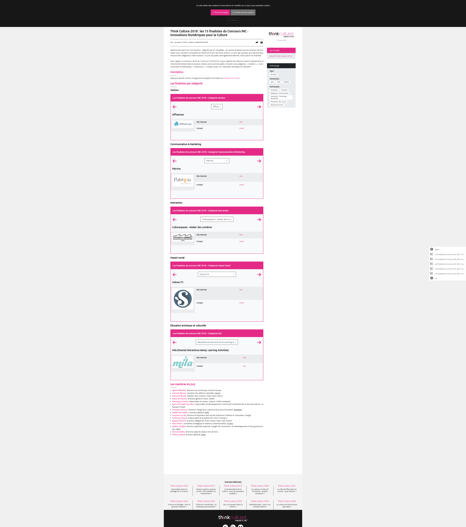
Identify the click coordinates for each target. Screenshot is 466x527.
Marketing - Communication (279, 93)
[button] (177, 107)
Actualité (273, 74)
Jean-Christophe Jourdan (183, 404)
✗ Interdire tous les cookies (243, 12)
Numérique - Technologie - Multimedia (279, 97)
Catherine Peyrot (179, 418)
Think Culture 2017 (206, 485)
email (241, 128)
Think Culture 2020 (260, 485)
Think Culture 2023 (206, 501)
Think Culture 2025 (260, 501)
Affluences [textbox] (217, 106)
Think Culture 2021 (287, 485)
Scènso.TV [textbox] (204, 274)
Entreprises (274, 90)
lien (240, 122)
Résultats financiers (277, 105)
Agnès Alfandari (179, 390)
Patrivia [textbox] (209, 160)
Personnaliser (233, 20)
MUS (272, 82)
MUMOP (286, 82)
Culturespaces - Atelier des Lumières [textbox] (217, 219)
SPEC (278, 82)
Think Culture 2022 (179, 501)
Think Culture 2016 (179, 485)
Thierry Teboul (178, 434)
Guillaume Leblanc (180, 412)
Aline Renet (177, 423)
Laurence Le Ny (179, 415)
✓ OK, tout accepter (220, 12)
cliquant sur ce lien (232, 78)
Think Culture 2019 (233, 485)
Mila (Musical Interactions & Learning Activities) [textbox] (218, 342)
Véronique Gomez (180, 401)
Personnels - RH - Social (278, 102)
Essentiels (284, 90)
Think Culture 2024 (233, 501)
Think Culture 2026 (287, 501)
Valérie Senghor (179, 426)
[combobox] (216, 106)
